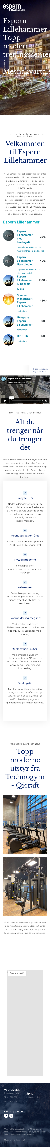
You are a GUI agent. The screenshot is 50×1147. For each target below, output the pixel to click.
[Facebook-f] (6, 1116)
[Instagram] (11, 1116)
